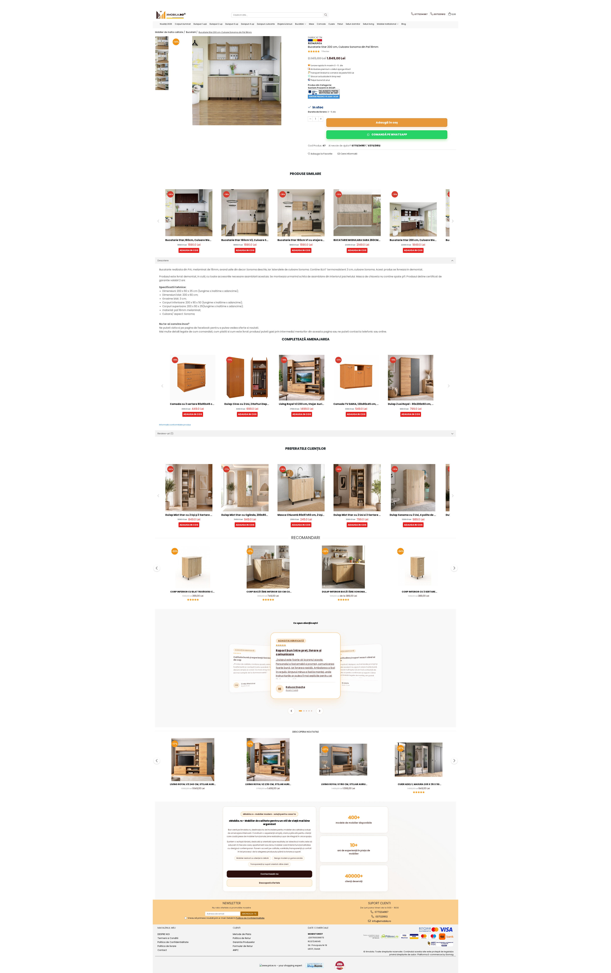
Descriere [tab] (163, 260)
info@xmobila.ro (381, 921)
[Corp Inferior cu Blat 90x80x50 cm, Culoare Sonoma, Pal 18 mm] (193, 567)
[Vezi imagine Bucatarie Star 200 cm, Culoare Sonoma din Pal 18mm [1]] (162, 56)
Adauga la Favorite (321, 153)
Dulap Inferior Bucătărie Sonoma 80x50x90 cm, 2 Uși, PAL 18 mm (343, 591)
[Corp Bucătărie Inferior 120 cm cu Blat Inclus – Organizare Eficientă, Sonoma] (268, 567)
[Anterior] (291, 711)
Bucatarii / (192, 32)
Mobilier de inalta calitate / (170, 32)
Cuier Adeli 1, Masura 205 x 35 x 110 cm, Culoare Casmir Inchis (418, 784)
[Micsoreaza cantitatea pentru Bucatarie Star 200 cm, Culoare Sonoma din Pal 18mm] (310, 118)
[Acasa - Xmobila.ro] (171, 15)
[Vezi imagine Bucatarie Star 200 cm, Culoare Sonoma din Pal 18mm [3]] (162, 83)
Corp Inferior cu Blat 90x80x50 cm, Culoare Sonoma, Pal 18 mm (192, 591)
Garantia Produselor (244, 942)
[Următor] (319, 711)
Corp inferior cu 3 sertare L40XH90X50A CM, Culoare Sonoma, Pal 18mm (418, 591)
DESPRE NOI (164, 934)
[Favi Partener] (340, 965)
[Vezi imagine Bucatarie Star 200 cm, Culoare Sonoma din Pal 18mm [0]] (162, 42)
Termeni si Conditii (168, 938)
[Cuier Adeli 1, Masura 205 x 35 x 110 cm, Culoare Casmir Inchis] (418, 760)
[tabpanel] (236, 80)
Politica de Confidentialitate (173, 942)
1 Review (325, 51)
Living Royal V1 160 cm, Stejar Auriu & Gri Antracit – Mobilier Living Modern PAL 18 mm (343, 784)
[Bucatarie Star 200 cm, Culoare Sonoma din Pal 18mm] (236, 80)
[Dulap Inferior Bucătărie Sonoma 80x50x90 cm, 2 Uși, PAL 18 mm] (343, 567)
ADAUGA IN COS (189, 250)
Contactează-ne (269, 874)
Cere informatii (348, 153)
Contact (162, 950)
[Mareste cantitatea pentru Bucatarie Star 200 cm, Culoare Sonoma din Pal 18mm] (320, 118)
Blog (403, 24)
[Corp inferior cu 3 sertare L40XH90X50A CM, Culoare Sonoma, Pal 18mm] (418, 567)
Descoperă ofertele (269, 882)
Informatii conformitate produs (175, 424)
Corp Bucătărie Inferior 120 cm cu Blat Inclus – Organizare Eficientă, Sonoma (268, 591)
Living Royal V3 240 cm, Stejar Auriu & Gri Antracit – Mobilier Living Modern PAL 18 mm (193, 784)
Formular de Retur (243, 946)
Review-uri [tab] (165, 433)
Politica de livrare (167, 946)
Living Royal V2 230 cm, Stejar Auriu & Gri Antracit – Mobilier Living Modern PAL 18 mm (268, 784)
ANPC (236, 950)
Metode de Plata (242, 934)
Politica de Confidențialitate (250, 918)
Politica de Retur (242, 938)
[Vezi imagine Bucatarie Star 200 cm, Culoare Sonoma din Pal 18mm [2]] (162, 70)
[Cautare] (326, 15)
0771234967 (381, 912)
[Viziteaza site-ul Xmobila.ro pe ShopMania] (315, 965)
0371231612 (381, 916)
